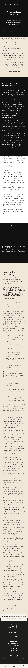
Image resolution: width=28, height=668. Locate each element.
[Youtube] (11, 656)
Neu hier (6, 618)
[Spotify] (17, 656)
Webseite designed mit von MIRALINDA (14, 658)
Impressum (10, 661)
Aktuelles (11, 618)
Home (7, 5)
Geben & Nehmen (19, 618)
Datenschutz (17, 661)
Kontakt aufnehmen (14, 652)
